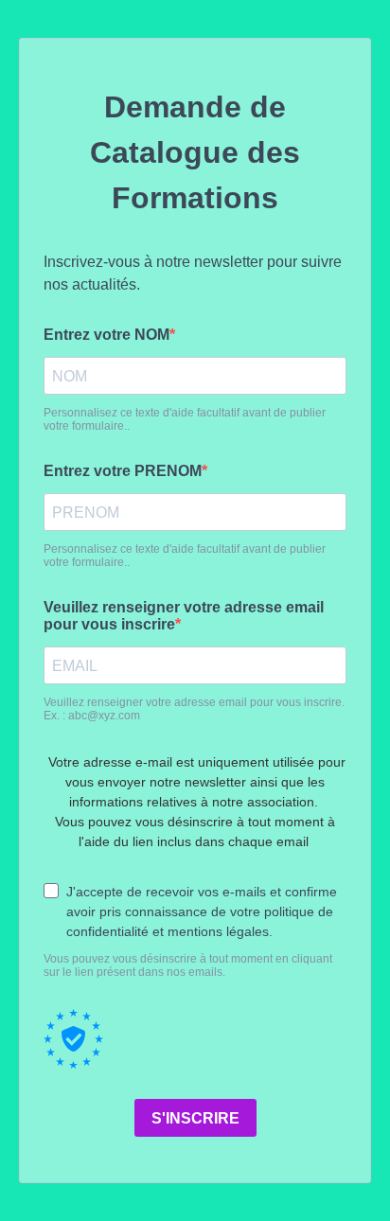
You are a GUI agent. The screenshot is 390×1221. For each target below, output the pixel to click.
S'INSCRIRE (195, 1118)
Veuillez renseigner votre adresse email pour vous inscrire (184, 615)
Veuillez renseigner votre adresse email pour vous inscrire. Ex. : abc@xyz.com (194, 709)
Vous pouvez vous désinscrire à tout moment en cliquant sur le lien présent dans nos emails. (188, 965)
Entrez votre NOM (106, 335)
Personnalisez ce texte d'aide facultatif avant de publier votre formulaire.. (185, 419)
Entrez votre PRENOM (123, 471)
